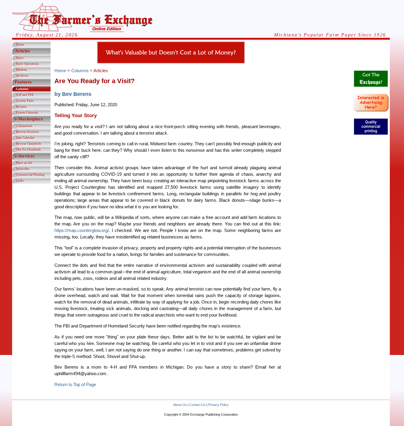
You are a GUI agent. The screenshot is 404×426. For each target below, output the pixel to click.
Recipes (21, 106)
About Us (180, 404)
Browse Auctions (27, 131)
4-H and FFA (25, 94)
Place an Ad (24, 162)
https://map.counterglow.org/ (81, 230)
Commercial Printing (30, 174)
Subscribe (22, 168)
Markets (21, 69)
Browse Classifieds (28, 143)
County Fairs (24, 100)
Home (20, 44)
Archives (22, 75)
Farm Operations (27, 63)
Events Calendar (27, 112)
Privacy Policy (218, 404)
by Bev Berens (72, 94)
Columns (22, 89)
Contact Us (197, 404)
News (19, 57)
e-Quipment (24, 126)
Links (20, 180)
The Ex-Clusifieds (28, 149)
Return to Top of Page (75, 384)
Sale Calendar (25, 137)
